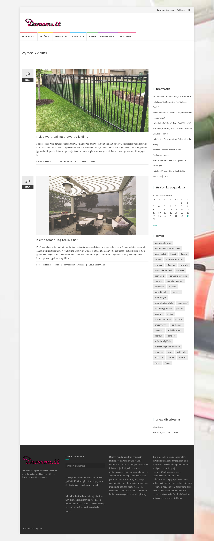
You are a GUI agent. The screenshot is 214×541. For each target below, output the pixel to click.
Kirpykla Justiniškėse (76, 496)
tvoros (73, 161)
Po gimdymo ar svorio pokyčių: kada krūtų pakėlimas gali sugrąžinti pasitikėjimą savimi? (172, 101)
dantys (184, 254)
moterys (176, 292)
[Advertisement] (137, 22)
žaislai (157, 363)
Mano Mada (158, 427)
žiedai (167, 363)
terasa (81, 265)
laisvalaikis (159, 286)
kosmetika (159, 276)
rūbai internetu (175, 330)
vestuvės (159, 357)
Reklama (181, 10)
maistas (172, 286)
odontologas (160, 297)
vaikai (169, 352)
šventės (182, 357)
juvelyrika (184, 265)
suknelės (171, 335)
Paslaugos (78, 36)
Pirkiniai (59, 36)
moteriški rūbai (161, 292)
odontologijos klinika (164, 303)
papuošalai (183, 303)
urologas (159, 352)
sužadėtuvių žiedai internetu (168, 346)
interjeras (171, 265)
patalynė (159, 314)
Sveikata (27, 36)
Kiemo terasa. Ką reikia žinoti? (58, 240)
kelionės (180, 270)
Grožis (43, 36)
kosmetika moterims (178, 276)
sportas (158, 335)
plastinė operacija (163, 319)
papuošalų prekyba (163, 308)
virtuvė (171, 357)
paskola (179, 308)
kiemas (66, 161)
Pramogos (106, 36)
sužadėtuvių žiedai (163, 341)
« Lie (155, 225)
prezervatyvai (161, 325)
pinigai (170, 314)
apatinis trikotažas (163, 243)
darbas (158, 259)
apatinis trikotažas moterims (167, 248)
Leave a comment (88, 161)
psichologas (177, 325)
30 (188, 216)
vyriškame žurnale (90, 485)
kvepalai (158, 281)
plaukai (178, 319)
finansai (158, 265)
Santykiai (125, 36)
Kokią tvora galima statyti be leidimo (62, 136)
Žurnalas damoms (165, 10)
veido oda (181, 352)
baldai (173, 254)
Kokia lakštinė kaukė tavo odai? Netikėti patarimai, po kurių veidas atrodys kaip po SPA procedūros (172, 128)
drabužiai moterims (174, 259)
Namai (92, 36)
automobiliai (160, 254)
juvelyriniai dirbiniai (163, 270)
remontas (159, 330)
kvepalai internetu (175, 281)
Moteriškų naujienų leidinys (165, 432)
